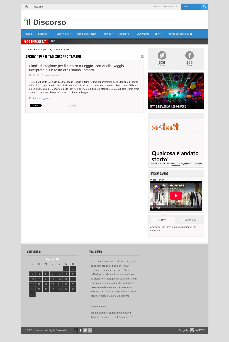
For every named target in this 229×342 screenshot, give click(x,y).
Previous (145, 91)
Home (26, 7)
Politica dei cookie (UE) (179, 33)
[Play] (152, 207)
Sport (158, 33)
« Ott (31, 299)
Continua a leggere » (39, 98)
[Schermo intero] (163, 213)
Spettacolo (124, 33)
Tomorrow (189, 220)
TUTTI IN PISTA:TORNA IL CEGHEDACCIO (168, 107)
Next (206, 91)
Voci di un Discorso (86, 33)
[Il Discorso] (45, 22)
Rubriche (107, 33)
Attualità (28, 33)
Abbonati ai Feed (142, 56)
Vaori (197, 330)
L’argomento (143, 33)
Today (162, 220)
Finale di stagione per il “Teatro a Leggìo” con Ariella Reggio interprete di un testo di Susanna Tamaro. (76, 68)
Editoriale (43, 33)
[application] (176, 196)
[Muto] (158, 213)
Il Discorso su (63, 33)
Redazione (37, 6)
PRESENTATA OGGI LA (63, 41)
